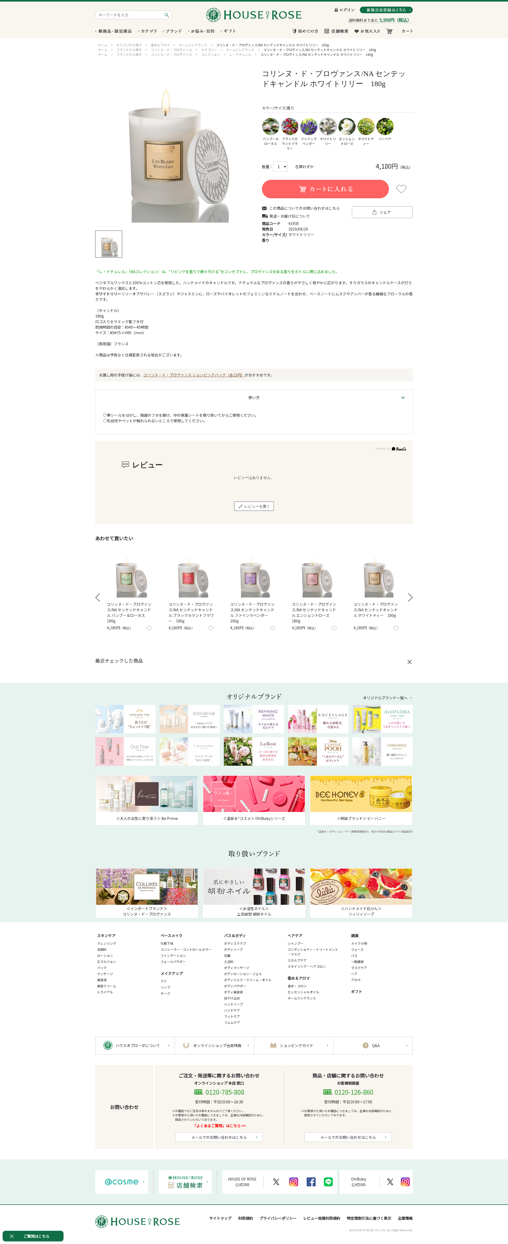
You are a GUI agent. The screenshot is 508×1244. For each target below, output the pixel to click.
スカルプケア (297, 960)
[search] (168, 15)
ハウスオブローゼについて (138, 1045)
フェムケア (232, 1022)
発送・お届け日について (289, 216)
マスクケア (359, 967)
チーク (165, 993)
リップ (165, 987)
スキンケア (106, 935)
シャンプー (295, 943)
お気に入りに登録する (401, 189)
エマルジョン (106, 961)
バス (354, 955)
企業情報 (405, 1218)
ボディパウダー (235, 986)
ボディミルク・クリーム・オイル (247, 979)
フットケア (232, 1016)
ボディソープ (233, 949)
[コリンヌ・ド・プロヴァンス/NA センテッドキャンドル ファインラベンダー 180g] (254, 574)
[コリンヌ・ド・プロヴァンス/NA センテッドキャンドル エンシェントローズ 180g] (315, 574)
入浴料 (229, 961)
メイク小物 (359, 943)
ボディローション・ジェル (243, 973)
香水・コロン (297, 986)
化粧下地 (167, 943)
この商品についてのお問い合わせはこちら (304, 208)
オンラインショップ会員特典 (217, 1045)
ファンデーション (173, 955)
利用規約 (245, 1218)
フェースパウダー (173, 961)
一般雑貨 (357, 961)
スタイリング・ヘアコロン (307, 966)
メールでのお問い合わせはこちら (219, 1137)
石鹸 (227, 955)
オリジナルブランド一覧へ (385, 698)
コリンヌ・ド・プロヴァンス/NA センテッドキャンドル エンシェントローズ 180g (314, 612)
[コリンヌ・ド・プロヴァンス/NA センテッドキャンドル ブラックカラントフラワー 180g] (192, 574)
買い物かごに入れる (325, 189)
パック (102, 967)
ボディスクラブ (235, 943)
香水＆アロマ (299, 978)
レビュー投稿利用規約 (321, 1218)
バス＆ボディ (235, 935)
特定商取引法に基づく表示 (369, 1218)
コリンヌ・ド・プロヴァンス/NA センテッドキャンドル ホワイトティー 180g (375, 610)
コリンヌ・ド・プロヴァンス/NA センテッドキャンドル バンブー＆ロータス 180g (129, 612)
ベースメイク (172, 935)
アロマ (356, 979)
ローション (105, 955)
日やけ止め (232, 998)
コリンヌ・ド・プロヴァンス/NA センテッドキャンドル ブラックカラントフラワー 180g (191, 612)
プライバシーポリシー (278, 1218)
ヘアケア (295, 935)
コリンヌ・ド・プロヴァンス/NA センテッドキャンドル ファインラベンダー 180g (252, 612)
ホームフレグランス (302, 998)
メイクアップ (172, 973)
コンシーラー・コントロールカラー (186, 949)
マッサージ (105, 973)
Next (410, 597)
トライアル (105, 992)
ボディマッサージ (236, 967)
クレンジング (106, 943)
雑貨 (355, 935)
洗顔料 (102, 949)
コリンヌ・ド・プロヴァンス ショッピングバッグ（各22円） (194, 375)
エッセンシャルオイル (303, 992)
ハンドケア (232, 1010)
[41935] (108, 244)
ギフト (356, 991)
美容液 (102, 979)
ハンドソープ (233, 1004)
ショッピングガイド (296, 1045)
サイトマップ (220, 1218)
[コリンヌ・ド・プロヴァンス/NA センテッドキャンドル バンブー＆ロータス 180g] (131, 574)
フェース (357, 949)
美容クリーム (106, 986)
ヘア (354, 973)
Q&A (376, 1045)
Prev (97, 597)
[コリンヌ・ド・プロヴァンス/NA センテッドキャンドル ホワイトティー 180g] (377, 574)
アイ (164, 981)
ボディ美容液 (233, 992)
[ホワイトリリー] (174, 146)
